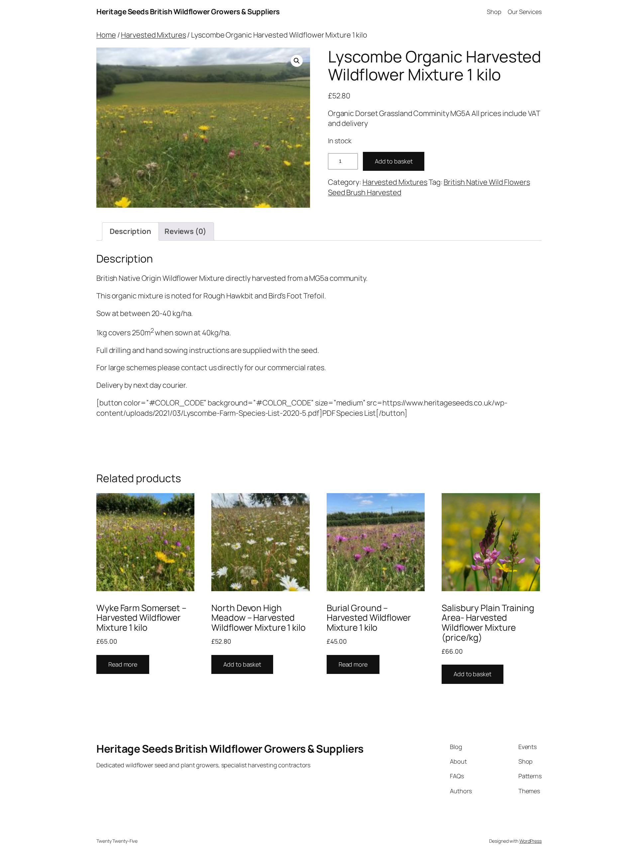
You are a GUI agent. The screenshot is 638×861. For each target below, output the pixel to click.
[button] (297, 61)
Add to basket (394, 161)
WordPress (530, 841)
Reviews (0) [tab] (185, 231)
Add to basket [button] (242, 664)
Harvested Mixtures (153, 35)
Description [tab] (130, 231)
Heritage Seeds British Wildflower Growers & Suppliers (188, 12)
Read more (122, 664)
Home (106, 35)
